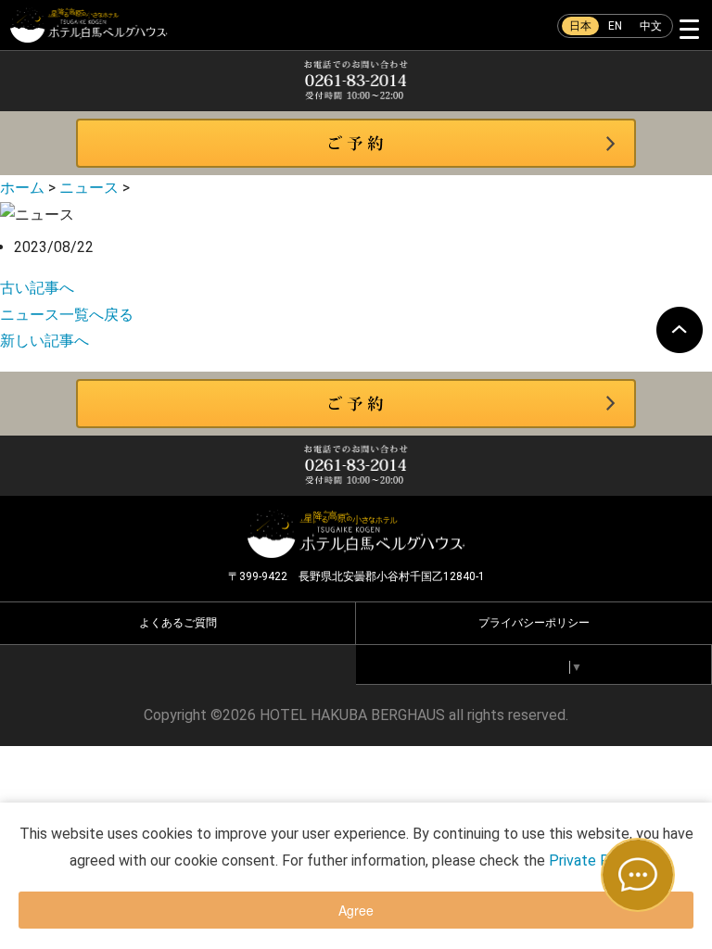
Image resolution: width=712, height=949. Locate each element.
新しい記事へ (44, 340)
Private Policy (594, 860)
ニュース (89, 187)
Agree (356, 910)
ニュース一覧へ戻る (67, 314)
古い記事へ (37, 288)
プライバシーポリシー (534, 622)
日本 (580, 25)
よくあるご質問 (178, 622)
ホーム (22, 187)
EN (615, 25)
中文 (651, 25)
